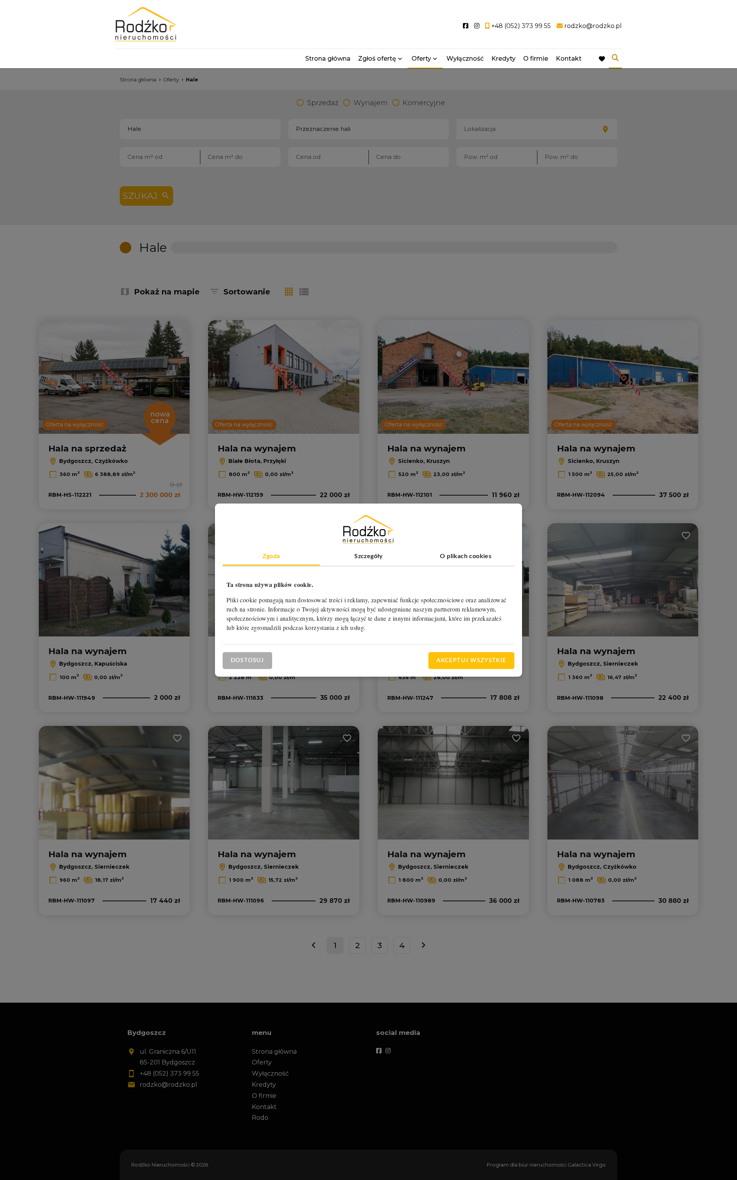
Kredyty (503, 58)
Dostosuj (247, 660)
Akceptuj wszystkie (471, 660)
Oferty (421, 58)
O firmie (535, 58)
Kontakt (569, 58)
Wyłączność (465, 58)
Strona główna (327, 58)
